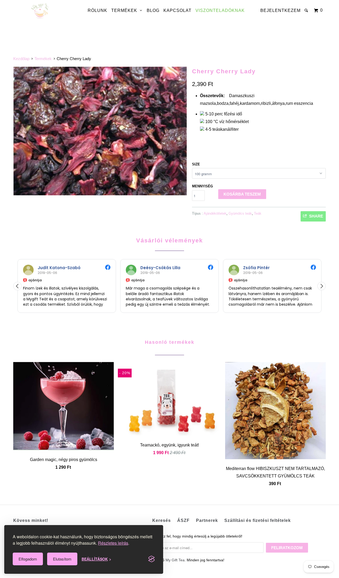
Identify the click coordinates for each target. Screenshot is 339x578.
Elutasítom (62, 559)
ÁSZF (183, 520)
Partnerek (207, 520)
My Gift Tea (175, 560)
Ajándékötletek (215, 213)
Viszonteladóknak (220, 10)
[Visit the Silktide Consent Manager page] (151, 559)
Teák (257, 213)
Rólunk (97, 10)
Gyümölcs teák (240, 213)
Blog (153, 10)
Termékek (125, 10)
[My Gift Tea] (40, 11)
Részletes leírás (113, 543)
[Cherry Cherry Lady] (100, 131)
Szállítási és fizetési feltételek (257, 520)
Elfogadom (28, 559)
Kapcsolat (177, 10)
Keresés (161, 520)
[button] (321, 286)
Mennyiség (202, 186)
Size (196, 164)
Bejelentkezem (280, 10)
